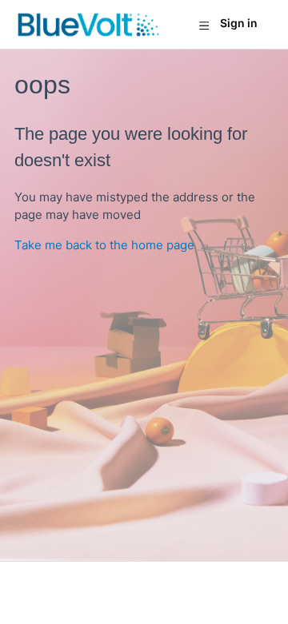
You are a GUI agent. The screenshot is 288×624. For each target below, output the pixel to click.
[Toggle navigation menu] (203, 25)
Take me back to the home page (104, 244)
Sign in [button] (239, 23)
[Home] (88, 24)
